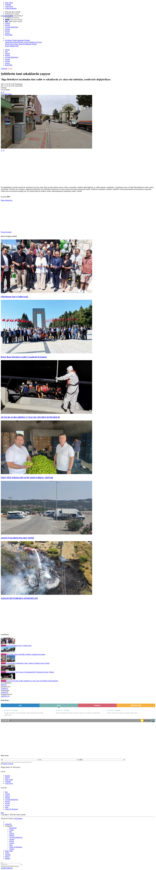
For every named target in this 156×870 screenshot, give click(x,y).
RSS (16, 46)
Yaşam (7, 19)
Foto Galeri (9, 3)
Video (7, 853)
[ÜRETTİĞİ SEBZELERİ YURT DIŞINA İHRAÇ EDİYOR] (46, 473)
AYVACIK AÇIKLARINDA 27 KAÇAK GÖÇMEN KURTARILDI (30, 417)
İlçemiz (7, 25)
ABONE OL (5, 696)
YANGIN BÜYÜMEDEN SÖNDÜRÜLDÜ (19, 598)
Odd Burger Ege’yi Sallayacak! (14, 297)
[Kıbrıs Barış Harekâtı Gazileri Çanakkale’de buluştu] (46, 353)
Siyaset (7, 29)
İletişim (12, 46)
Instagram (20, 40)
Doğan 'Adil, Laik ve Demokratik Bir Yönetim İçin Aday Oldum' (30, 672)
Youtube (27, 40)
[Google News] (6, 94)
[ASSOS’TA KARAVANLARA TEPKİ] (46, 534)
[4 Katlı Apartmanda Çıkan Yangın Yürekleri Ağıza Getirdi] (8, 661)
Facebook (8, 40)
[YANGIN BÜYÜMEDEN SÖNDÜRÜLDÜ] (46, 594)
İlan (6, 21)
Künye (7, 46)
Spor (16, 44)
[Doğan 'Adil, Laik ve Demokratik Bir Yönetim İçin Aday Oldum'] (8, 670)
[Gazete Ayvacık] (7, 16)
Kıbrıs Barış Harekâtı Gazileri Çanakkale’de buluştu (24, 357)
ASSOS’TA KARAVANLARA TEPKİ (17, 538)
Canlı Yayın (9, 6)
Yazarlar (8, 855)
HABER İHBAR (7, 868)
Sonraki (8, 232)
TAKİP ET (4, 688)
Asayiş (7, 33)
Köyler (7, 31)
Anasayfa (4, 68)
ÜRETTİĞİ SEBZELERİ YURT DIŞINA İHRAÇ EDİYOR (27, 478)
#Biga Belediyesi (6, 200)
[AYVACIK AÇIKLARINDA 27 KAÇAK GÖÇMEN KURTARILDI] (46, 413)
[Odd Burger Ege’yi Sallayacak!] (46, 292)
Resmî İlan (8, 35)
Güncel (7, 23)
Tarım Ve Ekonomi (24, 44)
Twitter (14, 40)
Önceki (3, 232)
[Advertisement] (64, 168)
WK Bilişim (18, 818)
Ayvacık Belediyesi (11, 27)
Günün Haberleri (10, 8)
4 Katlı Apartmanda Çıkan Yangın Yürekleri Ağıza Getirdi (28, 663)
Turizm (34, 44)
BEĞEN (4, 685)
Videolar (8, 4)
